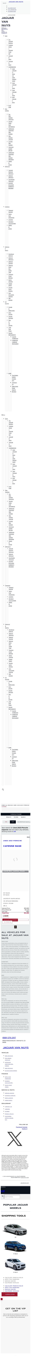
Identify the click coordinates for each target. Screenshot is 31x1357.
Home (3, 805)
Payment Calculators (12, 222)
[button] (3, 414)
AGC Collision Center (11, 295)
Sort (13, 821)
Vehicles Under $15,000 (11, 149)
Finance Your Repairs (11, 276)
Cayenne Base (12, 845)
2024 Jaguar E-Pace (14, 93)
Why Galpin (10, 313)
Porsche (26, 805)
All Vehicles (9, 805)
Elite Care (9, 106)
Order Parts (10, 284)
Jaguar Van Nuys (16, 1)
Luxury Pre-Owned (11, 143)
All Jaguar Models (11, 41)
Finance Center (11, 211)
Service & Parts (7, 248)
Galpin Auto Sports (10, 289)
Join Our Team (10, 329)
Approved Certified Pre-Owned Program (11, 156)
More (9, 373)
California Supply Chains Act (15, 378)
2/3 (15, 831)
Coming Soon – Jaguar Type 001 (11, 49)
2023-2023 (20, 805)
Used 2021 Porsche (12, 841)
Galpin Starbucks (15, 337)
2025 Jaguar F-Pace (14, 100)
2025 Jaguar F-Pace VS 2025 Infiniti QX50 (14, 75)
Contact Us (14, 383)
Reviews (14, 391)
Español (4, 3)
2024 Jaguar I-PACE (14, 86)
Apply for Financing (11, 216)
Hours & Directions (12, 309)
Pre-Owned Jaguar (11, 138)
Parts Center (11, 280)
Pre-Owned (7, 110)
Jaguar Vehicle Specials (11, 172)
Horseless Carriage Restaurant (15, 342)
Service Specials (11, 176)
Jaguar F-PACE (11, 63)
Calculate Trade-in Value (14, 1277)
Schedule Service (11, 255)
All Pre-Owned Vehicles (11, 117)
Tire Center (10, 299)
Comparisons (12, 67)
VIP (3, 1190)
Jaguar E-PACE (11, 57)
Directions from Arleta (15, 388)
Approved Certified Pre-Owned (11, 131)
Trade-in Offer (10, 163)
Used (15, 805)
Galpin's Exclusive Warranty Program (11, 186)
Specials (7, 166)
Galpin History (11, 317)
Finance (7, 206)
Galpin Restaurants (12, 334)
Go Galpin (7, 302)
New (6, 36)
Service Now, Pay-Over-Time (11, 269)
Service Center (11, 262)
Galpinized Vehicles (11, 180)
